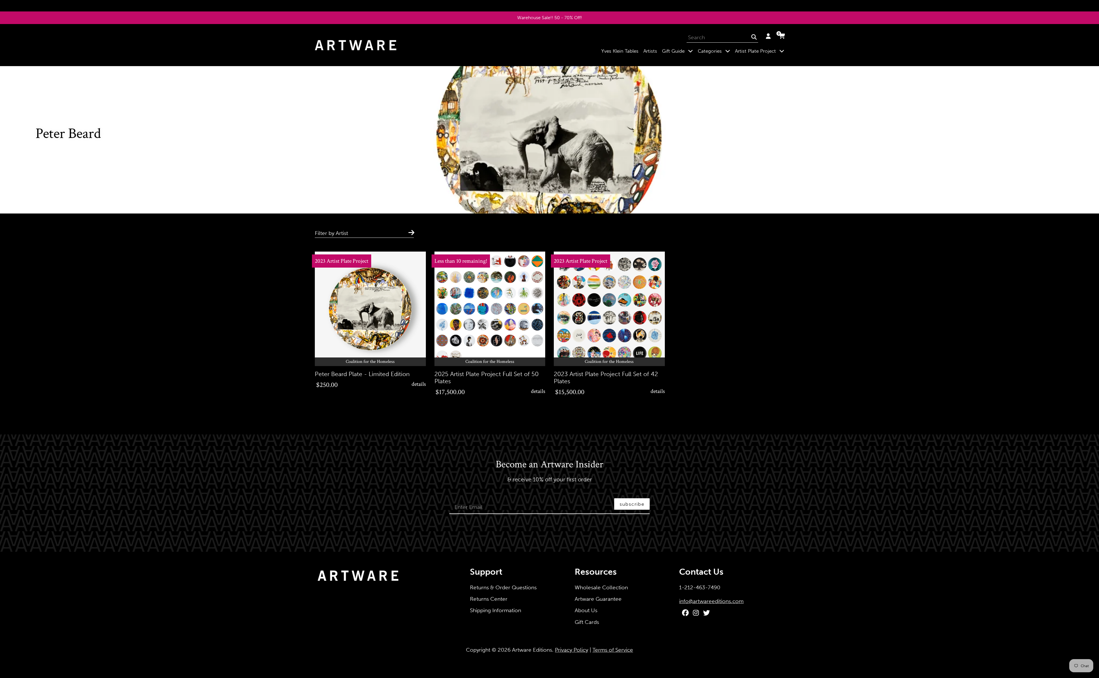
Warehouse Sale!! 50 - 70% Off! (549, 17)
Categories (715, 51)
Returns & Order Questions (503, 587)
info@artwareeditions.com (711, 601)
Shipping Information (495, 610)
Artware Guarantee (598, 599)
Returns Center (488, 599)
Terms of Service (612, 650)
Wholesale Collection (601, 587)
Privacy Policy (571, 650)
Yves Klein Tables (620, 51)
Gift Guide (678, 51)
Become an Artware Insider (549, 465)
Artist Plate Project (760, 51)
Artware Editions (532, 650)
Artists (650, 51)
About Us (586, 610)
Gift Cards (587, 622)
